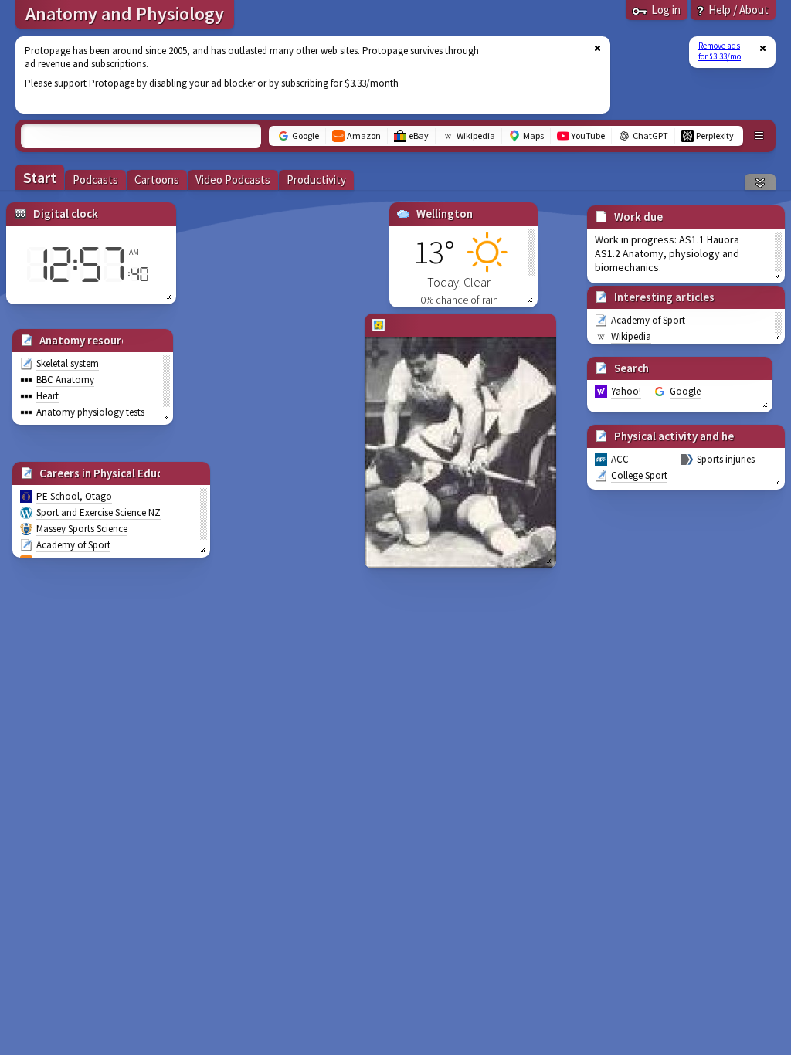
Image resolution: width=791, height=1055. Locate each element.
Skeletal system (67, 363)
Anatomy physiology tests (90, 412)
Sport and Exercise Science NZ (98, 512)
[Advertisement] (303, 75)
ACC (620, 459)
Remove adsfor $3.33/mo (719, 51)
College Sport (639, 475)
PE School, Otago (74, 496)
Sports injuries (726, 459)
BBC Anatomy (65, 379)
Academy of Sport (73, 544)
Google (685, 391)
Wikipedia (631, 336)
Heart (47, 395)
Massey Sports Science (81, 528)
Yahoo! (626, 391)
